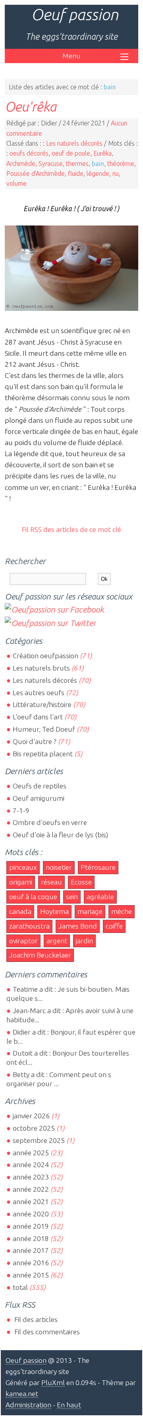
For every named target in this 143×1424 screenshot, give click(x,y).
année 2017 (31, 1250)
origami (20, 882)
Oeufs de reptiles (39, 786)
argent (56, 940)
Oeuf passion (74, 14)
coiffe (114, 926)
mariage (89, 911)
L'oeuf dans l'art (38, 717)
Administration (28, 1405)
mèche (121, 911)
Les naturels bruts (41, 668)
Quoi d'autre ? (34, 741)
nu (115, 173)
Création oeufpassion (45, 655)
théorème (120, 163)
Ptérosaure (98, 867)
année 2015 (31, 1275)
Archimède (20, 163)
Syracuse (51, 163)
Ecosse (81, 882)
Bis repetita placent (43, 753)
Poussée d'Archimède (35, 173)
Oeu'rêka (30, 106)
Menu (71, 56)
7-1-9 (21, 810)
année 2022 (31, 1189)
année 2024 (31, 1164)
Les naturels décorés (74, 143)
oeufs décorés (29, 153)
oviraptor (23, 940)
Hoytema (54, 911)
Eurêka (102, 153)
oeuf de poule (71, 153)
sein (72, 896)
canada (20, 911)
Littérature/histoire (42, 704)
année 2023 (31, 1177)
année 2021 (31, 1201)
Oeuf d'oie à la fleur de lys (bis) (60, 834)
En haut (69, 1405)
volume (16, 183)
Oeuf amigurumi (38, 798)
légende (98, 173)
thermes (77, 163)
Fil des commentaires (46, 1331)
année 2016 (31, 1262)
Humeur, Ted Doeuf (44, 729)
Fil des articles (35, 1319)
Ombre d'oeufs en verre (50, 822)
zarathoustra (29, 926)
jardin (84, 940)
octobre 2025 (34, 1128)
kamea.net (22, 1393)
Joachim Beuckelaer (40, 955)
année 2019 (31, 1226)
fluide (75, 173)
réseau (51, 882)
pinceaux (23, 867)
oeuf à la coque (33, 896)
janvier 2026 (31, 1116)
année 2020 (31, 1214)
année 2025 (31, 1152)
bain (98, 163)
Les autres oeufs (38, 692)
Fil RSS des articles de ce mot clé (71, 529)
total (21, 1287)
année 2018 (31, 1238)
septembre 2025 (39, 1140)
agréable (100, 896)
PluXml (53, 1382)
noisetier (59, 867)
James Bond (77, 926)
